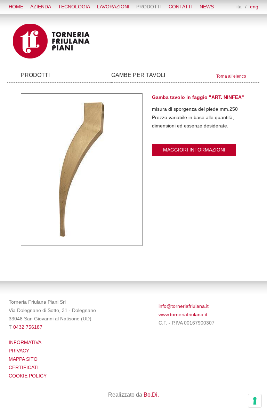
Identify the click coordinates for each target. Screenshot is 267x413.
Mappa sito (23, 359)
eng (254, 6)
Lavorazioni (113, 6)
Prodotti (149, 6)
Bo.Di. (151, 395)
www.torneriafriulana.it (183, 314)
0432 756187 (27, 327)
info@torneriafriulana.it (184, 306)
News (207, 6)
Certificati (24, 367)
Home (16, 6)
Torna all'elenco (231, 76)
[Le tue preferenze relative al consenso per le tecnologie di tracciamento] (254, 400)
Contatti (181, 6)
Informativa (25, 342)
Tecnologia (74, 6)
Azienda (40, 6)
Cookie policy (28, 376)
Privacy (19, 350)
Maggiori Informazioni (194, 150)
